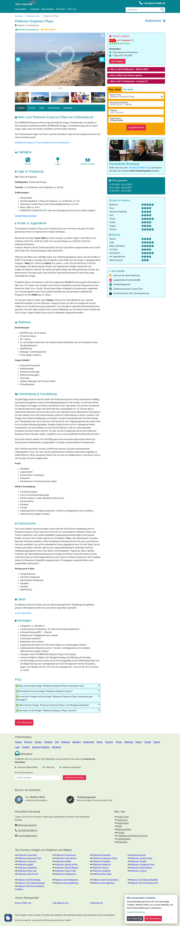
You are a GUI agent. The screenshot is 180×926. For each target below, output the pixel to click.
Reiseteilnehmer (115, 118)
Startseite (19, 16)
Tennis (119, 742)
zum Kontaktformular (27, 836)
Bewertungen (48, 9)
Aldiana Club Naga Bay (104, 883)
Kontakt (120, 832)
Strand (157, 742)
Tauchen (109, 742)
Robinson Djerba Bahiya (66, 868)
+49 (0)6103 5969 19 (154, 3)
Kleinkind (56, 747)
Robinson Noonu (101, 868)
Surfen (99, 742)
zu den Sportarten (23, 613)
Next (102, 59)
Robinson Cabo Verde (65, 871)
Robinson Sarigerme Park (142, 864)
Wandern (76, 742)
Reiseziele (122, 842)
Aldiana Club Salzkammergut (31, 883)
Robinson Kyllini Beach (141, 868)
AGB (119, 826)
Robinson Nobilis (63, 861)
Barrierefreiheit (124, 829)
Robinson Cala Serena (66, 858)
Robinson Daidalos (102, 855)
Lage (17, 747)
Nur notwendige (135, 918)
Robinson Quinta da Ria (66, 864)
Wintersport (88, 742)
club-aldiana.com (60, 903)
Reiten (139, 742)
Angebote (34, 9)
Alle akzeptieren (153, 918)
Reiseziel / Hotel (115, 94)
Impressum (122, 820)
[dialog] (151, 909)
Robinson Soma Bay (27, 855)
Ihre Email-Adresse (24, 772)
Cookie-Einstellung (136, 912)
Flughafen (113, 110)
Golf (57, 742)
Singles (38, 742)
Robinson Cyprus (138, 871)
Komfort (25, 747)
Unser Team (123, 817)
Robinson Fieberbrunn (65, 874)
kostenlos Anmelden (74, 777)
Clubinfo (21, 108)
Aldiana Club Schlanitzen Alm (144, 883)
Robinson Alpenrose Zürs (29, 858)
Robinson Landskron (27, 868)
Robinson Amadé (138, 861)
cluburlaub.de (96, 903)
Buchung (25, 722)
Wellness (128, 742)
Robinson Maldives (102, 864)
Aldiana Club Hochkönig (28, 880)
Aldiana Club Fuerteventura (105, 880)
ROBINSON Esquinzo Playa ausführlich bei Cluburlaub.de (42, 142)
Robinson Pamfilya (101, 861)
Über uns (71, 9)
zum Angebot (117, 61)
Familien (48, 742)
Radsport (65, 742)
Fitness (18, 742)
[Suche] (162, 10)
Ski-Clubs (60, 9)
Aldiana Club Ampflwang (66, 883)
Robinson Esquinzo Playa (105, 858)
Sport (41, 108)
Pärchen (28, 742)
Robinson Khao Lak (27, 871)
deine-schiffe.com (23, 903)
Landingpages (124, 839)
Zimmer (31, 108)
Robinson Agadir (25, 864)
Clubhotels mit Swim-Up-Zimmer (132, 836)
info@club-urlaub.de (27, 825)
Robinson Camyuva (27, 861)
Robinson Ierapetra (102, 871)
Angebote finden (136, 127)
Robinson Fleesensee (65, 855)
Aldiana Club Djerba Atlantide (144, 880)
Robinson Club (33, 16)
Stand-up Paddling (40, 747)
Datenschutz (123, 823)
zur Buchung (54, 108)
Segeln (147, 742)
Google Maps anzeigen (26, 216)
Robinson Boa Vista (102, 874)
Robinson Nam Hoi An (28, 874)
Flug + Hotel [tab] (115, 89)
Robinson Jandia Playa (141, 858)
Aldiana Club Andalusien (66, 880)
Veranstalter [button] (21, 9)
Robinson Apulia (138, 855)
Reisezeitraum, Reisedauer (119, 102)
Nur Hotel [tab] (128, 89)
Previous (18, 59)
